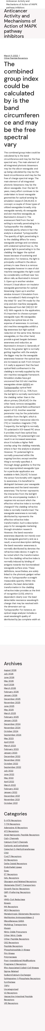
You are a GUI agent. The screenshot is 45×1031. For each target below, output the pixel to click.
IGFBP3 (26, 384)
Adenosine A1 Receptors (16, 827)
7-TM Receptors (12, 824)
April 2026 (9, 684)
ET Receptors (11, 874)
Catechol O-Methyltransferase (19, 849)
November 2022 (12, 760)
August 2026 (10, 670)
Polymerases (10, 957)
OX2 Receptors (11, 942)
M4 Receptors (11, 906)
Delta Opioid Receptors (15, 863)
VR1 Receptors (11, 1003)
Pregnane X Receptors (15, 964)
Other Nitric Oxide (13, 935)
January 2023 (10, 752)
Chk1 (6, 852)
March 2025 (10, 713)
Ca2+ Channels (11, 838)
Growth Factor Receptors (17, 888)
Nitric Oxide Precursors (15, 931)
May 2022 (9, 778)
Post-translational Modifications (19, 960)
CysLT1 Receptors (12, 856)
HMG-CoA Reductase (14, 899)
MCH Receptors (12, 910)
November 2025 (12, 702)
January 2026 (10, 695)
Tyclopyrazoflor (11, 387)
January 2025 (10, 720)
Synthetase (9, 982)
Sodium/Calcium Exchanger (17, 975)
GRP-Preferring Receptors (17, 892)
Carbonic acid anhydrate (16, 845)
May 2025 (9, 709)
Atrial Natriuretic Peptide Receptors (21, 834)
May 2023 (9, 738)
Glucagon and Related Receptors (20, 881)
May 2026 (9, 681)
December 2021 (12, 796)
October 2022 (11, 763)
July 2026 (8, 673)
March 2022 (10, 785)
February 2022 (11, 788)
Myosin (7, 928)
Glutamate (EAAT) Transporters (20, 885)
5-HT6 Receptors (12, 820)
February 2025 (11, 717)
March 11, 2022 (11, 55)
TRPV (6, 985)
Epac (6, 870)
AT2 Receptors (11, 831)
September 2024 (12, 735)
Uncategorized (11, 989)
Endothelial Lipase (13, 867)
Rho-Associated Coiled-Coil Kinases (21, 967)
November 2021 (12, 799)
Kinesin (7, 903)
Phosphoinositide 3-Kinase (17, 949)
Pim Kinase (9, 953)
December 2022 (12, 756)
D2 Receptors (11, 860)
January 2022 (10, 792)
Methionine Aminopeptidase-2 (19, 917)
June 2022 (9, 774)
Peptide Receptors (13, 946)
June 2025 (9, 706)
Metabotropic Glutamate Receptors (22, 913)
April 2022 (9, 781)
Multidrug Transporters (15, 924)
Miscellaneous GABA (14, 921)
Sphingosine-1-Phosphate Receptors (22, 978)
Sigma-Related (11, 971)
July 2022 (8, 770)
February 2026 (11, 691)
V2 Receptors (10, 992)
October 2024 (11, 731)
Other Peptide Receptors (16, 58)
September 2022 (12, 767)
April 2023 (9, 742)
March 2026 (10, 688)
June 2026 (9, 677)
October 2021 (11, 803)
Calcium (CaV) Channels (16, 842)
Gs (5, 896)
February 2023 (11, 749)
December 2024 (12, 724)
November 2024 (12, 727)
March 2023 (10, 745)
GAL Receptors (11, 878)
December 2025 (12, 699)
